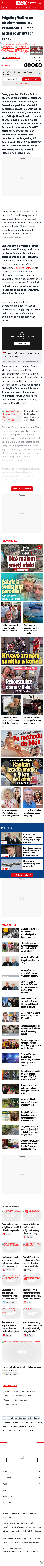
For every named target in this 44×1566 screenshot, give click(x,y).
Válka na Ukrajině (28, 1391)
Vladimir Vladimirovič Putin (13, 1431)
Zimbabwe (29, 1422)
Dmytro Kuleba (30, 1431)
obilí (4, 1418)
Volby (15, 1391)
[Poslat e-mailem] (40, 65)
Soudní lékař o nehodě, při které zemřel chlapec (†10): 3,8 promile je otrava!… (30, 1075)
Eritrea (31, 1426)
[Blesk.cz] (21, 3)
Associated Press (20, 1426)
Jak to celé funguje (22, 83)
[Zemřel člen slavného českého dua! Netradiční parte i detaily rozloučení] (10, 932)
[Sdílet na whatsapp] (36, 65)
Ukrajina (15, 1422)
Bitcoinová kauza (21, 1400)
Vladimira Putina (22, 267)
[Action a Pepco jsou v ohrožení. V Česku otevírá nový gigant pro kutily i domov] (10, 1044)
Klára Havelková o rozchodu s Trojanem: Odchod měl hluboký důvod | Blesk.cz (30, 1002)
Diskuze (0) (6, 65)
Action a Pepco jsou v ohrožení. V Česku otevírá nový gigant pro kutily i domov (31, 1044)
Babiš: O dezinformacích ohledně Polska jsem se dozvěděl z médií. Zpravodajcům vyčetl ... (32, 851)
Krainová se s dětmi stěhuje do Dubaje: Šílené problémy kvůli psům (30, 1089)
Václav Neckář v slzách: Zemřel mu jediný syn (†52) (31, 959)
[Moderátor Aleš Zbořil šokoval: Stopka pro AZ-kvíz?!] (10, 1017)
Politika (5, 856)
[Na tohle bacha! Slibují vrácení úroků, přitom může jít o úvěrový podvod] (10, 1029)
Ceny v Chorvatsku (11, 1404)
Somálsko (38, 1422)
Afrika (30, 1418)
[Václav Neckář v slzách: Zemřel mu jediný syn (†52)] (10, 961)
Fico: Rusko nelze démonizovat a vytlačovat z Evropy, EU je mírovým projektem (32, 838)
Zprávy (6, 1391)
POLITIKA (6, 828)
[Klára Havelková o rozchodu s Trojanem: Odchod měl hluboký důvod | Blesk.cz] (10, 1002)
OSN (21, 1422)
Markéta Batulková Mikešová (17, 58)
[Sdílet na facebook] (26, 65)
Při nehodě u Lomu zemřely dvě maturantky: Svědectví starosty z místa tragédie (30, 1059)
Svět (4, 843)
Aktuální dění (10, 1385)
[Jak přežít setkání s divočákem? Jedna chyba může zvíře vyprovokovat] (10, 1116)
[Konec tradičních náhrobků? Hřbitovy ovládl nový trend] (10, 1103)
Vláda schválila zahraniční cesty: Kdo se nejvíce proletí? (31, 863)
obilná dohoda (20, 1418)
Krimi (29, 1396)
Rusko (36, 1418)
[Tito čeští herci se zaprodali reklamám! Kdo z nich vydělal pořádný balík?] (10, 947)
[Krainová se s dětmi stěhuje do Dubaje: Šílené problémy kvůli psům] (10, 1089)
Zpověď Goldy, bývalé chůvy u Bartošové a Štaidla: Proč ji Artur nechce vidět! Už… (29, 1144)
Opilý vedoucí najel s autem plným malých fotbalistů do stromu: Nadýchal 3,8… (30, 1130)
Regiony (7, 1400)
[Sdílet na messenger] (33, 65)
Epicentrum (17, 1396)
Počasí (6, 1396)
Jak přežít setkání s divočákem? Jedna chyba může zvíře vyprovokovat (29, 1116)
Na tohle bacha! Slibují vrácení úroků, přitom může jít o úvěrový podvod (30, 1029)
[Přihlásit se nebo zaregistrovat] (40, 2)
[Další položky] (41, 8)
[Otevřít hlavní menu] (2, 2)
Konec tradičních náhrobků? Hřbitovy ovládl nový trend (29, 1102)
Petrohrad (6, 1422)
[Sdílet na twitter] (29, 65)
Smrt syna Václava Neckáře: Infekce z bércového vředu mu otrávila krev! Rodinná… (29, 987)
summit (10, 1418)
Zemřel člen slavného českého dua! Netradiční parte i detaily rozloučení (30, 932)
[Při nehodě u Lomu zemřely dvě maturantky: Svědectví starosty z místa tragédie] (10, 1058)
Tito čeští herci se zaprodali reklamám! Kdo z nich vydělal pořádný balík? (29, 947)
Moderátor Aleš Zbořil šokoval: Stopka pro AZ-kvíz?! (30, 1015)
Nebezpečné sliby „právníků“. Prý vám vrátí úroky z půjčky (29, 973)
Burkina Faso (7, 1426)
